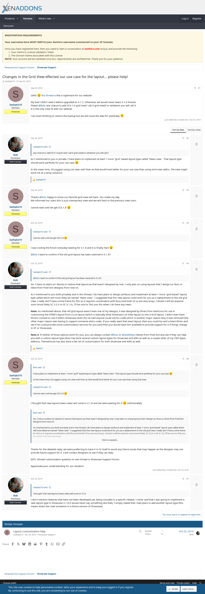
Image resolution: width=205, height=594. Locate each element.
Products (10, 18)
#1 (199, 88)
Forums (27, 18)
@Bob (41, 105)
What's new (45, 18)
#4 (187, 222)
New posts (9, 25)
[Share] (195, 88)
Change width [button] (9, 583)
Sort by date (178, 129)
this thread (47, 95)
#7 (187, 478)
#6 (187, 358)
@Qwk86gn (128, 334)
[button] (17, 18)
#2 (187, 138)
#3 (187, 190)
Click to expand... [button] (110, 439)
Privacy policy (183, 583)
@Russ (114, 334)
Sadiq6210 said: (40, 146)
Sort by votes (194, 129)
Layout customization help (29, 531)
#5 (187, 263)
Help (194, 583)
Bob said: (37, 367)
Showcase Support (46, 534)
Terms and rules (167, 583)
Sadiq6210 (10, 81)
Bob (105, 48)
